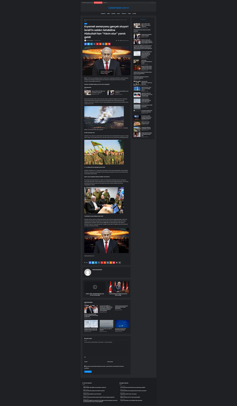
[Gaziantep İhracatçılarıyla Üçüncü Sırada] (137, 62)
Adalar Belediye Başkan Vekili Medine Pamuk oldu (146, 134)
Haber (108, 13)
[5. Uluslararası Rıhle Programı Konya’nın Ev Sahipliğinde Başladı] (137, 117)
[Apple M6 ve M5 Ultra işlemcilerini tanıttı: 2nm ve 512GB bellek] (137, 95)
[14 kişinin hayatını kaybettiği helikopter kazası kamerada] (91, 324)
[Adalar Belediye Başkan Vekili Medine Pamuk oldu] (137, 134)
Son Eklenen (143, 19)
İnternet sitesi (110, 361)
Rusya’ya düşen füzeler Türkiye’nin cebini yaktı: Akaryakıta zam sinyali (146, 67)
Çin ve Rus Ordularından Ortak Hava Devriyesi (120, 329)
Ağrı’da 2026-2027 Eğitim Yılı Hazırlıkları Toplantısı (146, 25)
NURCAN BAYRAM (90, 40)
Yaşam (129, 13)
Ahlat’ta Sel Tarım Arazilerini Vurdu (145, 122)
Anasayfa (103, 13)
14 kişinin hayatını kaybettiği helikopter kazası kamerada (90, 329)
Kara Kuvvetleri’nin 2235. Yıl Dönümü (106, 329)
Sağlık (118, 13)
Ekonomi (113, 13)
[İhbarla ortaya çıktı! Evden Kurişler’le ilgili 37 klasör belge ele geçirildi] (91, 309)
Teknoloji (124, 13)
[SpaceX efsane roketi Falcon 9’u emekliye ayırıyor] (137, 89)
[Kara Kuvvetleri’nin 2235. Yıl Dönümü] (106, 324)
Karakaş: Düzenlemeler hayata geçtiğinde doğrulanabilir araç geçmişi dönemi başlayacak (146, 54)
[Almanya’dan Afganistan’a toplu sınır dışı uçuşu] (137, 83)
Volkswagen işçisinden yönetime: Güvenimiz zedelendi (141, 77)
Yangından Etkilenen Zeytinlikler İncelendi (146, 128)
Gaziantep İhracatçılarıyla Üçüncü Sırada (146, 62)
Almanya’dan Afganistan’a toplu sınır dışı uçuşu (146, 83)
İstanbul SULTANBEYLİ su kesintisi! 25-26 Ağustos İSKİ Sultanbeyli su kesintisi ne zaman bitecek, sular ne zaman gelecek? (106, 308)
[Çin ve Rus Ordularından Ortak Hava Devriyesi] (122, 324)
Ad (85, 357)
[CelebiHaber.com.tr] (118, 7)
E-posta (86, 361)
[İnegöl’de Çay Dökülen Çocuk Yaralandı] (110, 92)
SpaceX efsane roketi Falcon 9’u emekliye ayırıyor (146, 89)
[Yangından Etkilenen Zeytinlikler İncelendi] (137, 129)
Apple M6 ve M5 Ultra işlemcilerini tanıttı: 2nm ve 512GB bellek (146, 94)
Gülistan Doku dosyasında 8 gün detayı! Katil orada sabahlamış (121, 307)
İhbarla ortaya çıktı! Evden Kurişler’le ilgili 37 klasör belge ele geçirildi (116, 2)
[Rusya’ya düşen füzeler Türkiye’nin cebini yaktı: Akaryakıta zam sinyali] (137, 68)
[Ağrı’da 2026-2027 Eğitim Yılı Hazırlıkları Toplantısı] (87, 92)
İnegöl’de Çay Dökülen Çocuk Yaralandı (146, 35)
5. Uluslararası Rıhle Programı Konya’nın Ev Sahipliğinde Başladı (146, 117)
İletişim (134, 13)
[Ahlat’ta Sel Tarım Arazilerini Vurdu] (137, 123)
